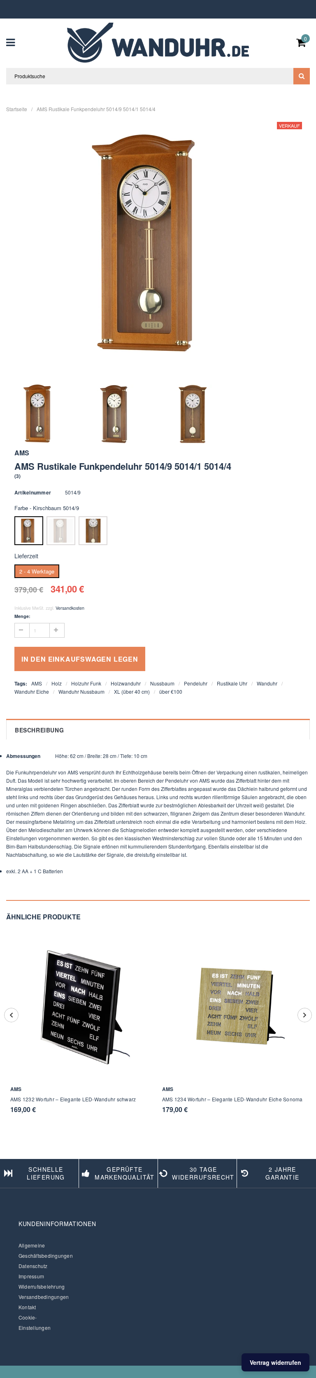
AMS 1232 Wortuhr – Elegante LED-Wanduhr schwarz (73, 1099)
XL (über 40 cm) (132, 691)
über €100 (170, 691)
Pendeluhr (195, 683)
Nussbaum (162, 683)
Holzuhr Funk (86, 683)
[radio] (28, 530)
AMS (36, 683)
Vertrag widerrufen (275, 1362)
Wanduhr (267, 683)
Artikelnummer (32, 492)
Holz (56, 683)
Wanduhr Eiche (31, 691)
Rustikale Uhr (232, 683)
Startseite (16, 108)
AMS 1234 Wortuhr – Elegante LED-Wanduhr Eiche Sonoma (232, 1099)
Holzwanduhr (126, 683)
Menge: (22, 616)
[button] (17, 475)
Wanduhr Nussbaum (81, 691)
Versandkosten (70, 608)
